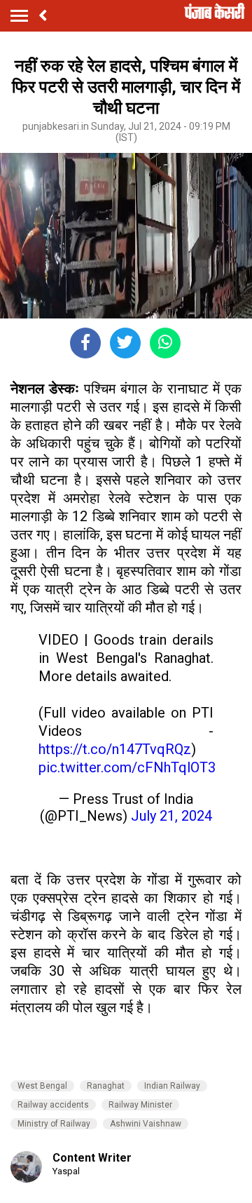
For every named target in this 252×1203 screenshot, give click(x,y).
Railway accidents (53, 1105)
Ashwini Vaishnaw (145, 1124)
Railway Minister (140, 1105)
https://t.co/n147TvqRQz (114, 749)
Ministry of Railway (54, 1124)
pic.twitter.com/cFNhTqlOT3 (127, 767)
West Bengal (42, 1086)
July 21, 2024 (171, 815)
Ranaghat (106, 1086)
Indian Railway (172, 1086)
